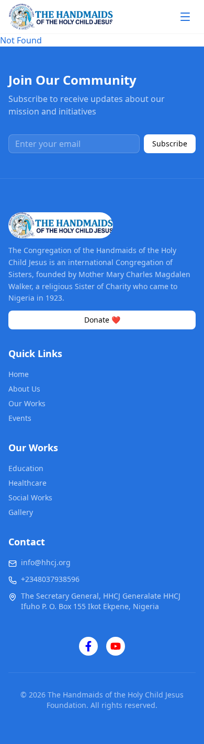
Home (18, 374)
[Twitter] (115, 646)
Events (19, 418)
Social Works (30, 497)
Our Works (27, 403)
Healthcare (27, 483)
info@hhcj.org (46, 562)
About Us (24, 389)
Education (25, 468)
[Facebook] (88, 646)
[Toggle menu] (185, 16)
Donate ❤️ (102, 320)
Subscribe (169, 143)
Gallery (20, 512)
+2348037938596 (50, 579)
